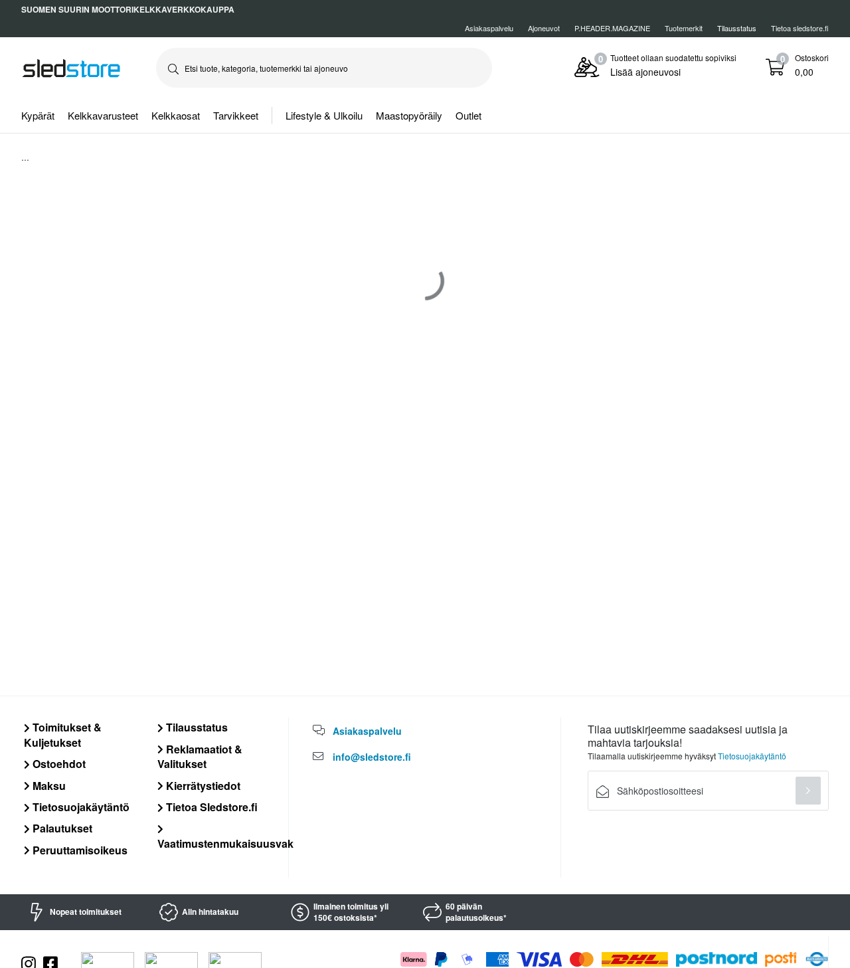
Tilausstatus (195, 727)
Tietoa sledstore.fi (800, 28)
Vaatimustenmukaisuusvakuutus (240, 843)
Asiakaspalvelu (489, 28)
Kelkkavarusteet (103, 115)
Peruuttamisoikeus (79, 850)
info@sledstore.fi (372, 756)
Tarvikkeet (235, 115)
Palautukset (61, 828)
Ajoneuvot (544, 28)
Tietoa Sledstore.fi (210, 807)
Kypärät (37, 115)
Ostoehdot (58, 763)
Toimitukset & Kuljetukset (63, 734)
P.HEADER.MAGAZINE (612, 28)
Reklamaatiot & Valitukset (199, 756)
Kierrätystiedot (201, 785)
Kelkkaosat (175, 115)
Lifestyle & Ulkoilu (324, 115)
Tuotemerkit (684, 28)
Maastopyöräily (409, 115)
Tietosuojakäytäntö (79, 807)
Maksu (48, 785)
